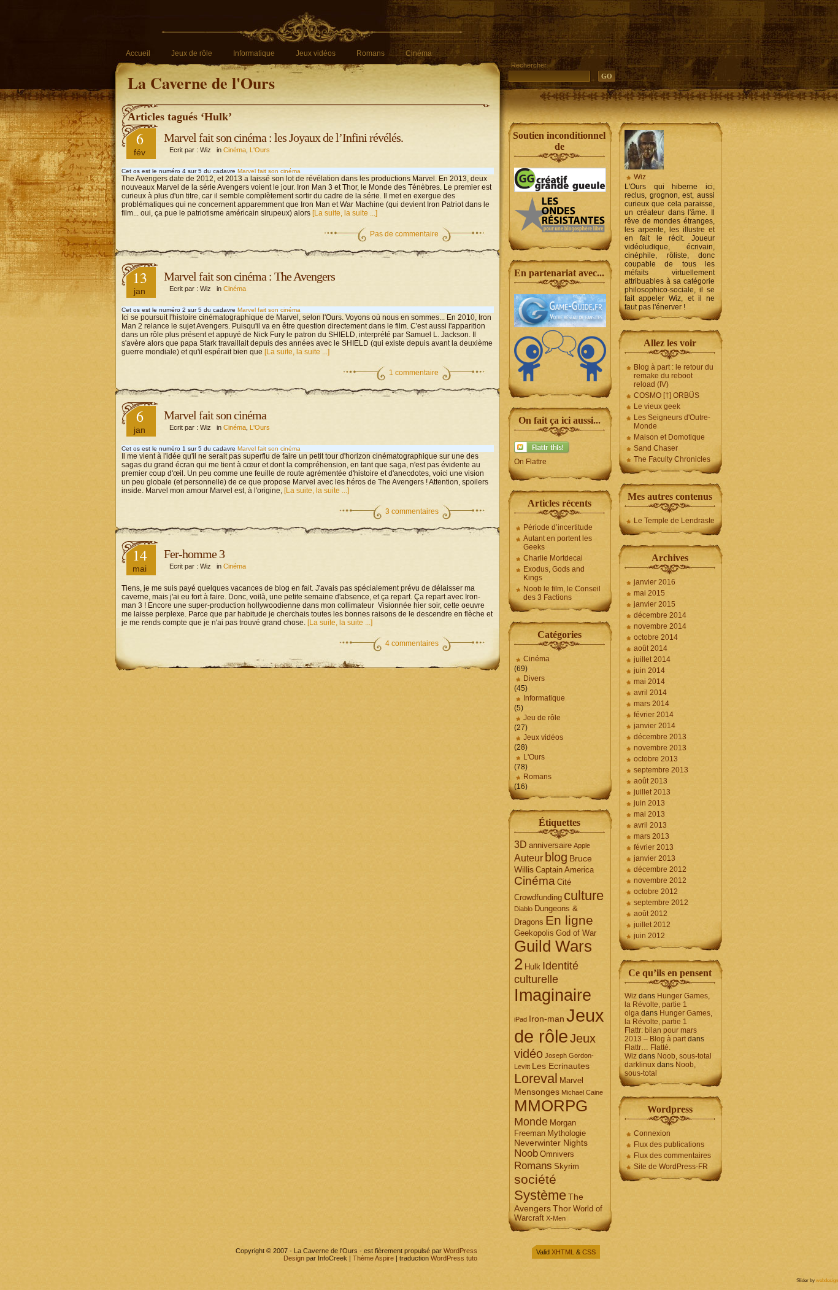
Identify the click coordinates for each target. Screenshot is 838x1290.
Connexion (652, 1133)
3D (520, 844)
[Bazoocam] (560, 379)
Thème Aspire (373, 1258)
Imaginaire (552, 995)
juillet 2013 (652, 792)
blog (556, 857)
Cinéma (419, 53)
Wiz (640, 177)
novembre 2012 (660, 880)
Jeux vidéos (316, 53)
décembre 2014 (660, 615)
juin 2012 (649, 935)
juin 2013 (649, 803)
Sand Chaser (656, 448)
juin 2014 (649, 670)
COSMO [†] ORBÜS (666, 395)
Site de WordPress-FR (671, 1166)
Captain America (565, 869)
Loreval (536, 1078)
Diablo (523, 908)
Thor (562, 1208)
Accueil (138, 53)
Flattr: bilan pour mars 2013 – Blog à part (661, 1034)
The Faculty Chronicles (672, 459)
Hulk (532, 966)
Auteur (528, 858)
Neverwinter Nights (551, 1143)
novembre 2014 (660, 626)
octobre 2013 (656, 759)
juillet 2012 (652, 924)
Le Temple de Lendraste (674, 520)
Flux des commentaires (672, 1155)
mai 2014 (649, 681)
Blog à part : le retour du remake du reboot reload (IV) (673, 376)
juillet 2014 (652, 659)
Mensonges (536, 1092)
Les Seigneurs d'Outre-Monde (672, 421)
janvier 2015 (654, 604)
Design (293, 1258)
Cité (564, 882)
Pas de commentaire (404, 234)
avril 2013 (650, 825)
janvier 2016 (654, 582)
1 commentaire (414, 372)
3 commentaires (412, 511)
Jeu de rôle (542, 717)
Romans (370, 53)
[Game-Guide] (560, 325)
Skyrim (566, 1166)
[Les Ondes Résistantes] (560, 231)
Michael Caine (582, 1092)
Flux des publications (669, 1144)
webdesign (827, 1280)
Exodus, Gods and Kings (554, 573)
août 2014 (650, 648)
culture (584, 895)
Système (540, 1195)
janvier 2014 (654, 725)
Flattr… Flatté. (648, 1047)
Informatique (254, 53)
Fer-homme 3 (194, 554)
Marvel (571, 1080)
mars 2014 (651, 703)
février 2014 (654, 714)
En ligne (569, 920)
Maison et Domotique (669, 437)
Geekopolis (534, 933)
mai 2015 (649, 593)
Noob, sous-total (684, 1056)
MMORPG (551, 1106)
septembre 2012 (661, 902)
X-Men (556, 1218)
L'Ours (260, 149)
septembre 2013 (661, 770)
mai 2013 (649, 814)
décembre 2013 (660, 736)
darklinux (640, 1064)
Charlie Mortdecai (553, 558)
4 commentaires (412, 643)
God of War (576, 933)
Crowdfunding (538, 897)
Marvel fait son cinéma (269, 171)
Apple (582, 845)
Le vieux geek (657, 406)
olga (632, 1013)
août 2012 (650, 913)
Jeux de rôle (191, 53)
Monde (531, 1122)
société (535, 1179)
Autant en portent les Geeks (557, 542)
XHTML (563, 1252)
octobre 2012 (656, 891)
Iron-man (546, 1019)
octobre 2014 (656, 637)
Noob (526, 1153)
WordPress (460, 1250)
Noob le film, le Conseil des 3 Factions (562, 593)
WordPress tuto (454, 1258)
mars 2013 (651, 836)
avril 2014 (650, 692)
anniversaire (550, 845)
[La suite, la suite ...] (344, 213)
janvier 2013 (654, 858)
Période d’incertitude (558, 527)
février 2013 (654, 847)
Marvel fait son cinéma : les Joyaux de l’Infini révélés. (283, 137)
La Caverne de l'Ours (201, 83)
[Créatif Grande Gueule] (560, 189)
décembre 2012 (660, 869)
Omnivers (557, 1154)
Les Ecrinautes (561, 1066)
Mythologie (566, 1133)
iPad (520, 1019)
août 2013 (650, 781)
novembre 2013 (660, 748)
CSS (589, 1252)
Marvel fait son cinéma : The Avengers (249, 276)
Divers (534, 678)
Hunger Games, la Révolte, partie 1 (667, 1000)
